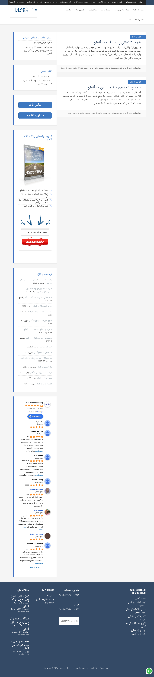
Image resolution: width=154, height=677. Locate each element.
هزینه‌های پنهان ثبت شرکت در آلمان (37, 297)
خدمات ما (130, 2)
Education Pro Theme (67, 668)
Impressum (49, 603)
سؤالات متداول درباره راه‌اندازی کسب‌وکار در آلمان (39, 290)
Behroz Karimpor (36, 534)
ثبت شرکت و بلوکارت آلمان (41, 372)
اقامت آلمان (114, 113)
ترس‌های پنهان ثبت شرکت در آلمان (38, 329)
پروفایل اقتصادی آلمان (101, 2)
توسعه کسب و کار (81, 2)
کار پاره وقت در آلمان (86, 68)
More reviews (35, 567)
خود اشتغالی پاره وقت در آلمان (117, 42)
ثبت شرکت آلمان (45, 347)
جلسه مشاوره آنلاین (45, 599)
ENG (129, 19)
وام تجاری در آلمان (44, 367)
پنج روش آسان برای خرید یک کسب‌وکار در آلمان (20, 601)
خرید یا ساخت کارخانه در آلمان (39, 312)
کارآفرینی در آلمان (124, 68)
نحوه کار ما (105, 10)
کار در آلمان (76, 68)
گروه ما (12, 2)
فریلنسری (94, 113)
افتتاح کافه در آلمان (44, 384)
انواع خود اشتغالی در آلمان (136, 625)
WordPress (100, 668)
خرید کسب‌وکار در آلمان (42, 306)
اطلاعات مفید (118, 2)
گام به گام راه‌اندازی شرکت (137, 618)
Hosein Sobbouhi (36, 489)
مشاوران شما (138, 10)
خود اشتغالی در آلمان (111, 68)
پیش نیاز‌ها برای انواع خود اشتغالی (135, 611)
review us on (37, 416)
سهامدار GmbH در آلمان (43, 352)
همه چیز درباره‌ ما (122, 10)
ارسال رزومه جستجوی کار (49, 2)
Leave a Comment (66, 68)
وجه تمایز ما (21, 2)
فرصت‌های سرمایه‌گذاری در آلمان (38, 338)
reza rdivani (38, 510)
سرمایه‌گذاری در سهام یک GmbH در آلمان (36, 358)
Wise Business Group (23, 11)
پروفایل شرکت (32, 2)
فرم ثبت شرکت (65, 2)
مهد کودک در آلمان (44, 378)
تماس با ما (139, 19)
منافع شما (93, 10)
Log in (108, 668)
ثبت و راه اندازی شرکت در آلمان (138, 632)
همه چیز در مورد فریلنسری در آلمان (114, 87)
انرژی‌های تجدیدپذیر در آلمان (40, 320)
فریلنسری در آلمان (99, 68)
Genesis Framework (86, 668)
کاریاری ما (80, 10)
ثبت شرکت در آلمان (137, 602)
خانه (140, 2)
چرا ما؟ (69, 10)
